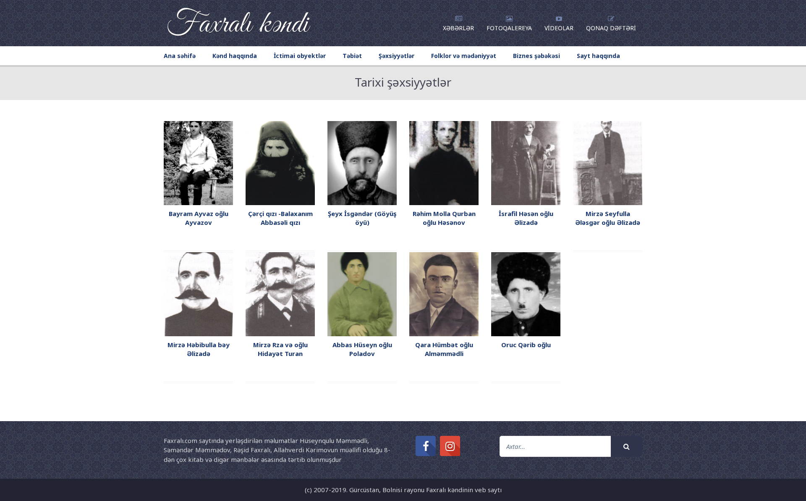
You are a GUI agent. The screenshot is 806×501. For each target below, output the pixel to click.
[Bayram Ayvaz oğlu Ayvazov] (198, 162)
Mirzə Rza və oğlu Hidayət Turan (280, 349)
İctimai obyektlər (300, 56)
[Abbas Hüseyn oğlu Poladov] (362, 293)
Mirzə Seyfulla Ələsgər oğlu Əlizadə (607, 218)
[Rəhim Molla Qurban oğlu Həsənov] (444, 162)
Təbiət (352, 56)
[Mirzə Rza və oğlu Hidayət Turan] (280, 293)
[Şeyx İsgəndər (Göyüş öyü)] (362, 162)
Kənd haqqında (234, 56)
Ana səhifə (180, 56)
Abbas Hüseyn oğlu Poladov (362, 349)
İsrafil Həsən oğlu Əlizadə (526, 218)
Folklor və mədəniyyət (463, 56)
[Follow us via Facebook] (426, 446)
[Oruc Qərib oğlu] (525, 293)
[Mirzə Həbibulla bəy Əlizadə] (198, 293)
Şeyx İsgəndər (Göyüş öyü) (362, 218)
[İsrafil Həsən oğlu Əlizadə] (525, 162)
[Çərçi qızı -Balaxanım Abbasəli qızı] (280, 162)
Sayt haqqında (598, 56)
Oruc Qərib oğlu (526, 344)
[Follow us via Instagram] (450, 446)
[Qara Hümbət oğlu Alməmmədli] (444, 293)
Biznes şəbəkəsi (536, 56)
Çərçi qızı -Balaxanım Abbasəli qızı (280, 218)
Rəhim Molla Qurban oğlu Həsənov (444, 218)
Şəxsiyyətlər (396, 56)
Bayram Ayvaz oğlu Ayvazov (198, 218)
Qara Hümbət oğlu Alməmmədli (444, 349)
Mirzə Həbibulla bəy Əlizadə (198, 349)
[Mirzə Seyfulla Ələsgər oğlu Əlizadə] (607, 162)
